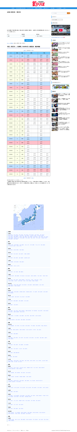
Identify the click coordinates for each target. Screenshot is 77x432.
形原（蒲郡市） (22, 315)
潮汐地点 (37, 34)
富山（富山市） (22, 296)
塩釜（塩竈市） (21, 257)
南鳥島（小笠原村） (35, 280)
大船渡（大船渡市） (27, 253)
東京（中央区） (10, 279)
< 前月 (24, 50)
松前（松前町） (35, 236)
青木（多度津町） (17, 372)
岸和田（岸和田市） (23, 329)
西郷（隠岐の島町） (17, 352)
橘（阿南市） (17, 376)
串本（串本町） (17, 325)
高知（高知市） (22, 380)
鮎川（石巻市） (10, 257)
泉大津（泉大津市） (29, 329)
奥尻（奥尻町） (46, 236)
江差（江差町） (41, 236)
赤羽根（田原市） (11, 315)
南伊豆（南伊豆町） (22, 310)
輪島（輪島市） (16, 300)
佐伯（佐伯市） (21, 404)
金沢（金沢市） (10, 300)
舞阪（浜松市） (22, 311)
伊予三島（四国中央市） (12, 368)
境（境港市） (10, 356)
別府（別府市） (10, 404)
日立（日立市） (10, 271)
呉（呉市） (20, 348)
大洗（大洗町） (16, 271)
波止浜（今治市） (16, 367)
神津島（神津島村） (22, 279)
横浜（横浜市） (24, 284)
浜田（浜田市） (10, 352)
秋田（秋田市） (10, 249)
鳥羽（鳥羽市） (18, 319)
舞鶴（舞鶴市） (16, 333)
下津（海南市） (33, 325)
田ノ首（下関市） (39, 360)
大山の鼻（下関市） (45, 360)
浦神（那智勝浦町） (11, 325)
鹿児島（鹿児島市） (24, 412)
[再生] (52, 34)
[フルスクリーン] (68, 34)
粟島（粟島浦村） (11, 292)
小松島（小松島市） (11, 376)
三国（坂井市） (16, 304)
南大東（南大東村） (29, 419)
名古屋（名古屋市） (38, 315)
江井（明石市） (37, 337)
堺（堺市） (34, 329)
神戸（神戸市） (21, 337)
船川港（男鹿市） (16, 249)
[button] (68, 13)
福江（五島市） (33, 395)
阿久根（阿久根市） (36, 412)
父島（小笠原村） (29, 280)
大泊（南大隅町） (17, 412)
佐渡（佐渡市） (45, 291)
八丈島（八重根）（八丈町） (12, 280)
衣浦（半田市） (27, 315)
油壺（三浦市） (41, 284)
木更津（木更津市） (34, 275)
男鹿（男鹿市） (22, 249)
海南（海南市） (38, 325)
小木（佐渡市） (35, 291)
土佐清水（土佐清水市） (12, 381)
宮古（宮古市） (16, 253)
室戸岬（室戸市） (16, 380)
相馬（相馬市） (10, 265)
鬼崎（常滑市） (32, 315)
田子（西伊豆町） (35, 310)
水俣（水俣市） (10, 400)
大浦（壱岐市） (10, 395)
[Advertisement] (28, 21)
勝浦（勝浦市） (17, 275)
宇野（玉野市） (16, 344)
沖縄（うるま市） (17, 419)
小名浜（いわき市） (17, 265)
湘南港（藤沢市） (11, 285)
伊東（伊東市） (10, 310)
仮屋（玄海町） (10, 391)
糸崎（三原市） (10, 348)
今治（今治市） (36, 367)
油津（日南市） (21, 408)
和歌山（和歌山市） (44, 325)
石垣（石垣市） (41, 419)
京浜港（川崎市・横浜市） (18, 284)
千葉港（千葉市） (45, 275)
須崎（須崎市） (27, 380)
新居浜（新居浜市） (42, 367)
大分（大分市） (16, 404)
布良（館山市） (22, 275)
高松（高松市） (28, 372)
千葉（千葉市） (39, 275)
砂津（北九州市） (17, 387)
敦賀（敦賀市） (10, 304)
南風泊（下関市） (11, 361)
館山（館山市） (28, 275)
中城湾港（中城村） (11, 419)
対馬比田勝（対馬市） (28, 396)
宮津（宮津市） (10, 333)
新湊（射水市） (17, 296)
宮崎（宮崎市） (16, 408)
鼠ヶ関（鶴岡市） (11, 261)
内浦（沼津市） (40, 310)
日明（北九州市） (11, 387)
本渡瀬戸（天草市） (22, 400)
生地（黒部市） (28, 296)
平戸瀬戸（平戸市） (46, 395)
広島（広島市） (25, 348)
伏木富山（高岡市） (11, 296)
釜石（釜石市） (21, 253)
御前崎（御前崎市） (17, 311)
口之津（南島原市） (17, 395)
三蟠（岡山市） (10, 344)
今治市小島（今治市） (23, 367)
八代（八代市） (16, 400)
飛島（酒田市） (22, 261)
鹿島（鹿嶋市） (21, 271)
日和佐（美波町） (29, 376)
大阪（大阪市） (39, 329)
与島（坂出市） (23, 372)
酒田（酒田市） (16, 261)
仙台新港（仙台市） (27, 257)
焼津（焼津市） (10, 311)
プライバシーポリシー (16, 430)
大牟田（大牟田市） (46, 387)
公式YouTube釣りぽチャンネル (58, 37)
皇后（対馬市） (28, 395)
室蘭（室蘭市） (16, 236)
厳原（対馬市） (16, 396)
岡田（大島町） (16, 279)
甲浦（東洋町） (10, 380)
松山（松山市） (10, 367)
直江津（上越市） (11, 291)
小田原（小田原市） (17, 285)
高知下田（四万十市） (39, 380)
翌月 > (32, 50)
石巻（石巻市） (16, 257)
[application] (60, 30)
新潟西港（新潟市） (23, 291)
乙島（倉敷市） (26, 344)
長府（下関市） (27, 360)
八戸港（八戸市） (19, 245)
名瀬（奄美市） (23, 413)
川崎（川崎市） (10, 284)
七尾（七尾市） (26, 300)
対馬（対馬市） (22, 396)
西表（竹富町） (46, 419)
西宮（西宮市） (16, 337)
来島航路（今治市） (30, 367)
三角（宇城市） (33, 400)
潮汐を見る (28, 40)
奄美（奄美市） (28, 413)
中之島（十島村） (17, 413)
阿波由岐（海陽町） (23, 376)
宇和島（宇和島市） (19, 368)
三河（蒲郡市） (16, 315)
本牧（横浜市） (30, 284)
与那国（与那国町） (11, 420)
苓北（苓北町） (28, 400)
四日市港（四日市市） (11, 319)
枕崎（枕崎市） (30, 412)
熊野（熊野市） (28, 319)
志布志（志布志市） (11, 412)
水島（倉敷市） (21, 344)
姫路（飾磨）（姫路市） (44, 337)
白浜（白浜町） (22, 325)
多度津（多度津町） (11, 372)
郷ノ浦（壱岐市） (11, 396)
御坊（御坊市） (28, 325)
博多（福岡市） (34, 387)
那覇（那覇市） (23, 419)
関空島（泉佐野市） (16, 329)
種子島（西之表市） (11, 413)
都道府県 (23, 34)
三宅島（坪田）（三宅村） (30, 279)
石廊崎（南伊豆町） (29, 310)
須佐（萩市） (20, 361)
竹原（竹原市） (16, 348)
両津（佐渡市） (40, 291)
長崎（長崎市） (22, 395)
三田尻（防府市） (16, 360)
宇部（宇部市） (22, 360)
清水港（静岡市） (46, 310)
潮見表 (11, 43)
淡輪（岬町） (10, 329)
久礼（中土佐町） (33, 380)
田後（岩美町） (15, 356)
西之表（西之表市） (42, 412)
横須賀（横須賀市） (36, 284)
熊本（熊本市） (38, 400)
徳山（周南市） (10, 360)
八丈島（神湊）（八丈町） (22, 280)
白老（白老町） (10, 236)
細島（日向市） (10, 408)
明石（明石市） (26, 337)
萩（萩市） (16, 361)
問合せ (27, 430)
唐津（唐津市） (16, 391)
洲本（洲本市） (31, 337)
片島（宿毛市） (18, 381)
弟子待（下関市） (33, 360)
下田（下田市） (16, 310)
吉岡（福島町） (30, 236)
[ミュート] (67, 34)
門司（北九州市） (23, 387)
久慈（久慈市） (10, 253)
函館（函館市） (25, 236)
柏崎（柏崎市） (16, 291)
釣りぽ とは (9, 430)
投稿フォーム (23, 430)
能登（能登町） (21, 300)
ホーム (8, 43)
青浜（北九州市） (29, 387)
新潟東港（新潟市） (29, 291)
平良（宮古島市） (35, 419)
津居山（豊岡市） (11, 338)
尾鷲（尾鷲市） (23, 319)
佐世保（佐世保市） (39, 395)
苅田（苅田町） (39, 387)
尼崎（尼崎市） (10, 337)
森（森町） (20, 236)
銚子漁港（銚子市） (11, 275)
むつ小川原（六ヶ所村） (12, 245)
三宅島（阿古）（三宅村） (38, 279)
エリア (8, 34)
